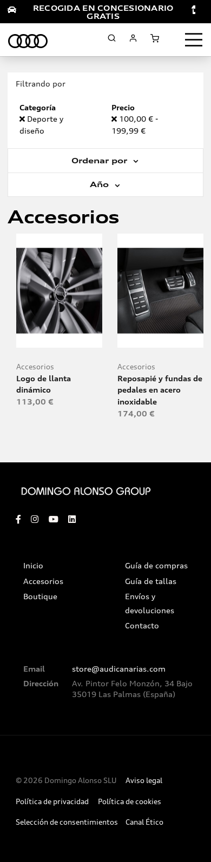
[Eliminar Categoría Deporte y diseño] (23, 118)
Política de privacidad (52, 802)
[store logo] (28, 39)
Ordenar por (100, 160)
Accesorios (35, 367)
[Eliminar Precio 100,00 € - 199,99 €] (115, 118)
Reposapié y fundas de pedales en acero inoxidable (159, 390)
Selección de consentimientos (67, 822)
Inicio (33, 565)
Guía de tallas (150, 581)
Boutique (40, 596)
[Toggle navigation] (193, 40)
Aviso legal (144, 781)
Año (100, 184)
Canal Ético (144, 822)
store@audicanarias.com (119, 669)
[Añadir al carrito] (59, 335)
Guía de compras (156, 565)
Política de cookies (129, 802)
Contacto (142, 625)
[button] (83, 335)
